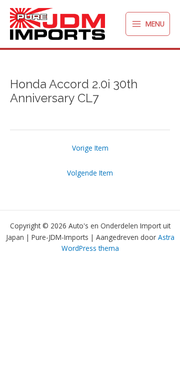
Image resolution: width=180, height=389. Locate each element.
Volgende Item (90, 173)
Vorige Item (90, 148)
